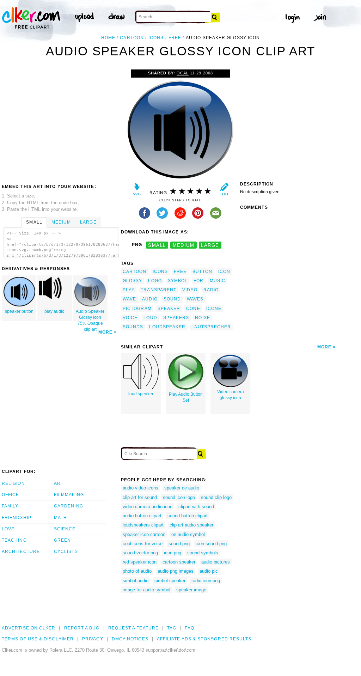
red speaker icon (140, 562)
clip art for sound (140, 497)
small (157, 245)
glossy (132, 280)
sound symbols (202, 552)
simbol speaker (169, 580)
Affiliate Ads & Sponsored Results (204, 639)
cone (193, 308)
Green (62, 540)
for (198, 280)
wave (129, 299)
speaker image (191, 589)
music (217, 280)
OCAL (183, 73)
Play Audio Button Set (186, 397)
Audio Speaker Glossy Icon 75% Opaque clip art (90, 315)
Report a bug (82, 628)
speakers (176, 317)
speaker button (19, 311)
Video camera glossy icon (230, 394)
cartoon (132, 37)
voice (130, 317)
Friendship (16, 517)
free (175, 37)
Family (10, 506)
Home (108, 37)
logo (154, 280)
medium (184, 245)
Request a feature (133, 628)
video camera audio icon (147, 506)
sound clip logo (216, 497)
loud (150, 317)
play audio (54, 311)
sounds (133, 326)
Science (65, 528)
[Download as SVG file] (137, 191)
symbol (178, 280)
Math (60, 517)
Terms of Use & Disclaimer (38, 639)
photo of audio (137, 571)
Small (34, 222)
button (202, 271)
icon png (172, 552)
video (189, 289)
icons (156, 37)
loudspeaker (167, 326)
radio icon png (205, 580)
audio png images (176, 571)
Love (8, 528)
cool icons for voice (143, 543)
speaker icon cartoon (144, 534)
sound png (179, 543)
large (210, 245)
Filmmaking (69, 494)
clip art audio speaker (191, 525)
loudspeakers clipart (143, 525)
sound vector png (140, 552)
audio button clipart (142, 515)
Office (10, 494)
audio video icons (140, 488)
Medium (61, 222)
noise (202, 317)
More (105, 332)
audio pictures (215, 562)
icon (224, 271)
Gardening (68, 506)
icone (213, 308)
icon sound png (211, 543)
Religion (13, 483)
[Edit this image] (224, 191)
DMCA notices (130, 639)
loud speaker (140, 393)
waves (195, 299)
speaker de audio (181, 488)
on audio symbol (188, 534)
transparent (158, 289)
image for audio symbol (146, 589)
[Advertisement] (61, 122)
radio (211, 289)
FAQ (189, 628)
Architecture (21, 551)
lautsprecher (211, 326)
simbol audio (135, 580)
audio (149, 299)
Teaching (14, 540)
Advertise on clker (28, 628)
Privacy (92, 639)
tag (171, 628)
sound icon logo (179, 497)
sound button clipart (187, 515)
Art (58, 483)
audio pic (209, 571)
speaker (169, 308)
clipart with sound (196, 506)
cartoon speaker (179, 562)
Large (88, 222)
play (129, 289)
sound (172, 299)
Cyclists (66, 551)
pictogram (137, 308)
